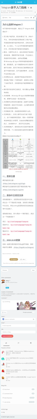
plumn (4, 11)
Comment (4, 298)
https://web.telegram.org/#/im (14, 190)
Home (5, 17)
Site (2, 329)
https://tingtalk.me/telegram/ (24, 247)
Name (3, 316)
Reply (7, 287)
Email (3, 323)
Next (33, 270)
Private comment (27, 312)
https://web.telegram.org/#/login (14, 183)
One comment (29, 11)
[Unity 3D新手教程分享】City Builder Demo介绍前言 (19, 358)
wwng (7, 280)
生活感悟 (13, 12)
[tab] (6, 342)
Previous (4, 270)
